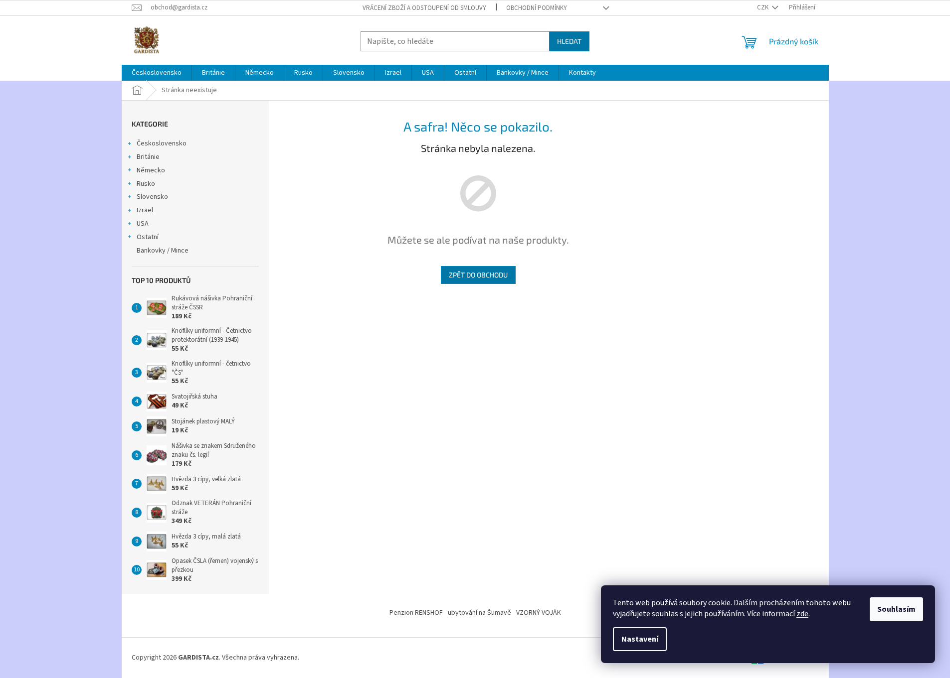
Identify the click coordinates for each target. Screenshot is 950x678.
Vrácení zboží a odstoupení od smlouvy (424, 7)
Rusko (146, 184)
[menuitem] (156, 73)
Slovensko (152, 197)
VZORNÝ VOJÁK (538, 613)
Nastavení (639, 639)
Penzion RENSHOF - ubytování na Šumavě (450, 613)
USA (143, 224)
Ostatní (148, 237)
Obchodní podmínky (536, 7)
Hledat (569, 41)
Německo (151, 170)
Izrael (145, 210)
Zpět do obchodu (478, 275)
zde (802, 613)
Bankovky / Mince (163, 251)
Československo (162, 143)
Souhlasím (896, 609)
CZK (763, 7)
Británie (148, 157)
